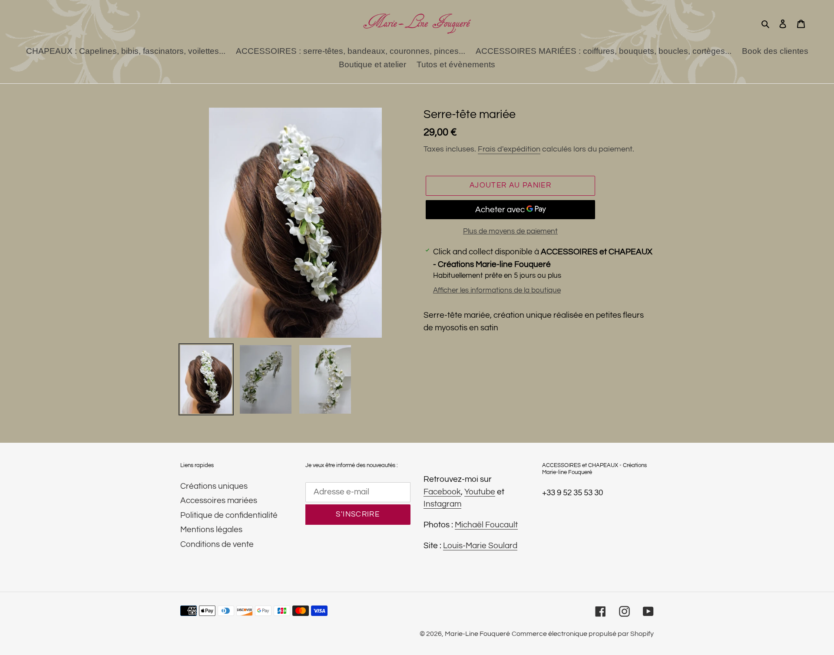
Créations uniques (214, 486)
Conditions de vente (217, 544)
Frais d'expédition (509, 149)
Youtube (479, 491)
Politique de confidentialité (229, 515)
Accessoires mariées (218, 500)
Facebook (442, 491)
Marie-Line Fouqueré (477, 633)
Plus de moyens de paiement (510, 231)
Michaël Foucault (486, 524)
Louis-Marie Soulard (480, 545)
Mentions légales (211, 529)
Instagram (442, 504)
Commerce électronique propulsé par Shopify (583, 633)
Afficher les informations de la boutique (497, 290)
